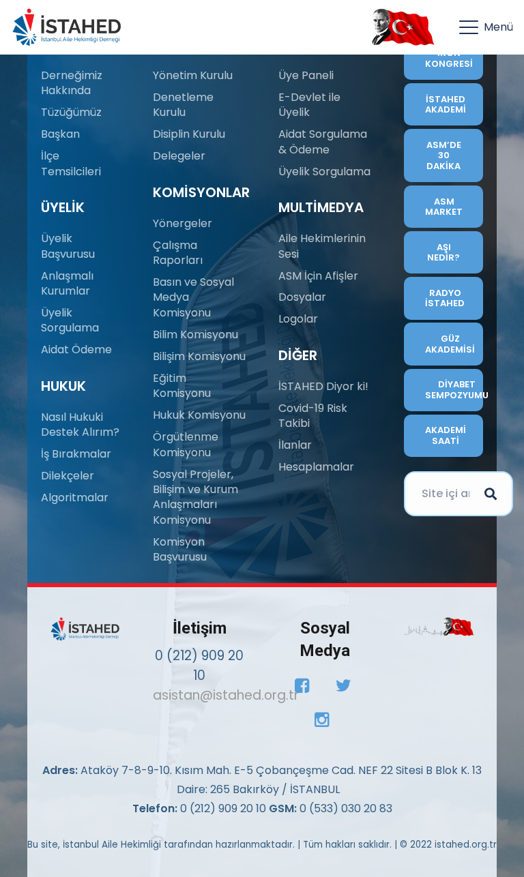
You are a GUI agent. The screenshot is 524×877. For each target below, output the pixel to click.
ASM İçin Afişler (318, 276)
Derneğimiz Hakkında (71, 83)
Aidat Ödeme (76, 349)
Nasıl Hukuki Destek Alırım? (80, 424)
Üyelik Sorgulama (70, 320)
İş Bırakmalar (76, 454)
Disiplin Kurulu (189, 134)
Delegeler (179, 156)
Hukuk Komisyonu (199, 415)
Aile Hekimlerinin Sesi (322, 246)
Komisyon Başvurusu (180, 549)
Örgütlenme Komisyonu (185, 444)
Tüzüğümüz (71, 112)
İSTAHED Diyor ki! (323, 386)
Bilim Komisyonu (195, 334)
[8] (439, 627)
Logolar (298, 319)
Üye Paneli (306, 75)
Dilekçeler (67, 476)
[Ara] (490, 494)
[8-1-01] (400, 27)
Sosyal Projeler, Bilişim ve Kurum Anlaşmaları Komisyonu (195, 497)
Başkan (60, 134)
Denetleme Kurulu (183, 104)
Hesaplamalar (316, 467)
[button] (486, 27)
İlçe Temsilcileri (71, 163)
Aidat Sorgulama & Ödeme (322, 141)
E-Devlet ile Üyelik (309, 104)
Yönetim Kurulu (193, 75)
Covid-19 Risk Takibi (312, 415)
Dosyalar (302, 297)
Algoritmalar (74, 497)
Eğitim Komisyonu (182, 385)
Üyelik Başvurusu (68, 246)
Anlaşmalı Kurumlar (67, 283)
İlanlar (295, 445)
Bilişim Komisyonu (199, 356)
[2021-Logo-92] (66, 27)
